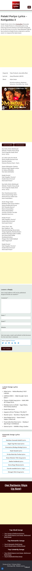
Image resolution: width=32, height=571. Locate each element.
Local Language (20, 144)
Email (3, 321)
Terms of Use (7, 564)
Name (3, 315)
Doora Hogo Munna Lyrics (16, 465)
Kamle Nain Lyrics (9, 409)
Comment (4, 298)
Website (3, 327)
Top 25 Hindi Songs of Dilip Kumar (14, 546)
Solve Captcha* (8, 340)
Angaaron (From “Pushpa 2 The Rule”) (15, 412)
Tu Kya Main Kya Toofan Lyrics (16, 454)
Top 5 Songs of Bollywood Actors (14, 533)
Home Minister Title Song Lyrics (16, 458)
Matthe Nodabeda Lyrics (16, 461)
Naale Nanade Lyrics (16, 451)
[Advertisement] (16, 51)
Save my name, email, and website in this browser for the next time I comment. (16, 336)
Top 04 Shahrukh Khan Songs (13, 556)
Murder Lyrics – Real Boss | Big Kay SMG (16, 415)
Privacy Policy (16, 564)
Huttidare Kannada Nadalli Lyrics (16, 440)
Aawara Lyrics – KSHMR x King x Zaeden (16, 426)
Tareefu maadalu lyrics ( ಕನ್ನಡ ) (16, 468)
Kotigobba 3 (19, 24)
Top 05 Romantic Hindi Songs (13, 544)
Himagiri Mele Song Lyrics (16, 472)
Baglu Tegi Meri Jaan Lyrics (16, 443)
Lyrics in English (7, 144)
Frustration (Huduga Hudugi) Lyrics (16, 447)
